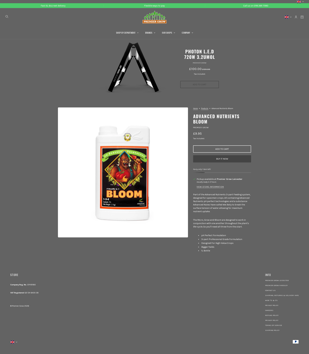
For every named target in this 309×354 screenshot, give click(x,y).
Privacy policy (271, 320)
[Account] (296, 17)
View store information (210, 187)
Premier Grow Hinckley (276, 285)
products (204, 108)
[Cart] (302, 17)
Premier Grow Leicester (229, 179)
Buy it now (222, 158)
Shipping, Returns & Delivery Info (282, 295)
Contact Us (270, 290)
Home (195, 108)
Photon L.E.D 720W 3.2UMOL (199, 54)
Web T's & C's (271, 300)
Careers (269, 310)
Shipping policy (272, 330)
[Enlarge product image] (123, 172)
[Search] (7, 16)
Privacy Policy (271, 305)
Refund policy (272, 315)
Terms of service (273, 325)
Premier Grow (199, 63)
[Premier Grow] (154, 17)
